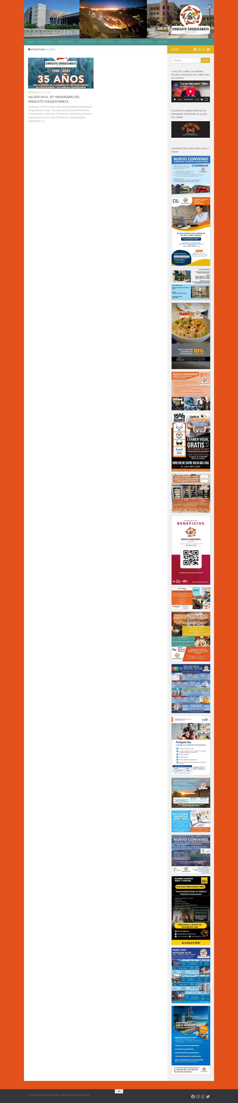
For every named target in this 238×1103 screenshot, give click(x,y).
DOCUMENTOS (87, 41)
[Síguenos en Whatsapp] (203, 49)
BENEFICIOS (107, 41)
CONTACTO (163, 41)
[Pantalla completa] (206, 99)
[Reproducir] (175, 99)
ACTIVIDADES (145, 41)
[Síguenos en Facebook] (195, 49)
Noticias (32, 92)
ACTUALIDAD (45, 41)
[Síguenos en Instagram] (199, 49)
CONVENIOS (125, 41)
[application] (190, 91)
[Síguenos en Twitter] (208, 49)
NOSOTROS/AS (65, 41)
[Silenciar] (202, 99)
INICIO (31, 41)
